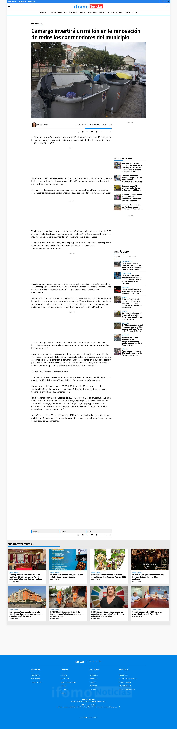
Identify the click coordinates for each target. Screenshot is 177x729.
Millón (89, 532)
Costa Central (37, 23)
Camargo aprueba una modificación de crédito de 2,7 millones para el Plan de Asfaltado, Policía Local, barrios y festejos (25, 576)
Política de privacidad (127, 678)
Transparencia (125, 686)
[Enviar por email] (78, 132)
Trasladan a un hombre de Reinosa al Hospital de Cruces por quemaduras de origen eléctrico (132, 316)
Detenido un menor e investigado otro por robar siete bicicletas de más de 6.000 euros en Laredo (132, 266)
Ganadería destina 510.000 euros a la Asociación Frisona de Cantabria (147, 612)
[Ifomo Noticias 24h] (88, 6)
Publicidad (123, 675)
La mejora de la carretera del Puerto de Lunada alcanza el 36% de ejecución (132, 206)
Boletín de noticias (68, 682)
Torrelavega (12, 1)
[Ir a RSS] (168, 1)
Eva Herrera (54, 579)
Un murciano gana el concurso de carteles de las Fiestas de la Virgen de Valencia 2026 (108, 575)
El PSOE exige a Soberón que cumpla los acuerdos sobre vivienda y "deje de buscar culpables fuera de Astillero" (107, 614)
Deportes (93, 686)
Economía (94, 675)
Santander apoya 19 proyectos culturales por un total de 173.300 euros (132, 188)
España (93, 682)
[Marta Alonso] (34, 124)
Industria (31, 1)
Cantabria (36, 532)
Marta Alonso (42, 125)
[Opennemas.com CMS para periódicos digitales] (88, 717)
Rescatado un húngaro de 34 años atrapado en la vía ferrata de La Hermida (132, 353)
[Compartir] (87, 132)
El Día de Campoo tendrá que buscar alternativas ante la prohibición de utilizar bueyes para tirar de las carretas (132, 303)
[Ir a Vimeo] (166, 1)
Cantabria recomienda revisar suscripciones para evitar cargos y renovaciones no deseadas (132, 178)
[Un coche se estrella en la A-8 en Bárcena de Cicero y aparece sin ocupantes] (117, 289)
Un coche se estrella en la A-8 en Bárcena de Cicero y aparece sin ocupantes (132, 291)
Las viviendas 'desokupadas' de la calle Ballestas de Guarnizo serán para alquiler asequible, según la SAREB (25, 614)
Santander (22, 1)
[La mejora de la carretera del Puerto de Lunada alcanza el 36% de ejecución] (117, 207)
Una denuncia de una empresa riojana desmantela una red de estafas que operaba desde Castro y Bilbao (132, 341)
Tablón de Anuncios (127, 689)
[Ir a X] (162, 1)
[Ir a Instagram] (164, 1)
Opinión (64, 686)
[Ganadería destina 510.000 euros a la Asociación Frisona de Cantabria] (150, 597)
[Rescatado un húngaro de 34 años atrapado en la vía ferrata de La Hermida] (117, 351)
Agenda (64, 675)
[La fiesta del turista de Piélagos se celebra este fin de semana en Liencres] (68, 559)
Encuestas (65, 678)
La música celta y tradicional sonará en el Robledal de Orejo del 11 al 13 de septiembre (148, 576)
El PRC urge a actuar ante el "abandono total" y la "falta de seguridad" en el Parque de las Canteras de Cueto (132, 328)
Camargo (63, 532)
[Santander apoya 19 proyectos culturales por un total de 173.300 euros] (117, 188)
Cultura (93, 689)
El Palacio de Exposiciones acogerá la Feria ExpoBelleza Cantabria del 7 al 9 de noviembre (132, 197)
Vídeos (63, 693)
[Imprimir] (83, 132)
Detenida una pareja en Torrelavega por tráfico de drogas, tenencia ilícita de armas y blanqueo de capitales (131, 279)
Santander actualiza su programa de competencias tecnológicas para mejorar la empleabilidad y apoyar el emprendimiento (132, 167)
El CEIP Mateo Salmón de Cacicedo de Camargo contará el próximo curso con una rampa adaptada (67, 614)
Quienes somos (125, 682)
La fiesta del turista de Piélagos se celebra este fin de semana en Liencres (67, 575)
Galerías (64, 689)
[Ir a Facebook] (86, 661)
